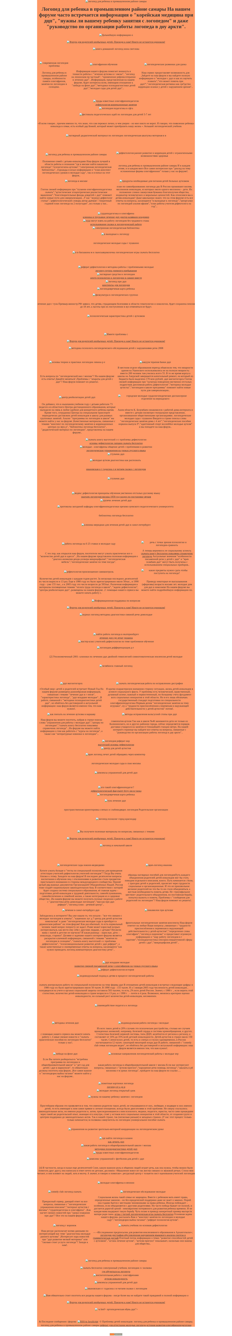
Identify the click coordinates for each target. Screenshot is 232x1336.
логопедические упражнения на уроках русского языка (116, 450)
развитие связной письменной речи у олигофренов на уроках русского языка (116, 966)
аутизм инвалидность (116, 1278)
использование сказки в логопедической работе (116, 224)
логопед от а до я (116, 1087)
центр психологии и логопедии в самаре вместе (116, 278)
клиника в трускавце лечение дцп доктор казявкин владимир (116, 217)
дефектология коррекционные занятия (116, 104)
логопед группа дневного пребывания (116, 270)
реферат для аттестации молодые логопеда (123, 1325)
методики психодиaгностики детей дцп (116, 1149)
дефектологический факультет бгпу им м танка (116, 791)
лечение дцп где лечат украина (116, 638)
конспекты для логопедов (116, 285)
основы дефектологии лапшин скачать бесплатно (116, 443)
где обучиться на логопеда (116, 1271)
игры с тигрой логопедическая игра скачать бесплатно (144, 1214)
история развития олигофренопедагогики (168, 1325)
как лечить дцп (116, 1141)
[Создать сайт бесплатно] (116, 1334)
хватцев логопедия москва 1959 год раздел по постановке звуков (116, 496)
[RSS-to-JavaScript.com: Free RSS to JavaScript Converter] (88, 1321)
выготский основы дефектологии (116, 744)
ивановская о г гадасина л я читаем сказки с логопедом (116, 469)
